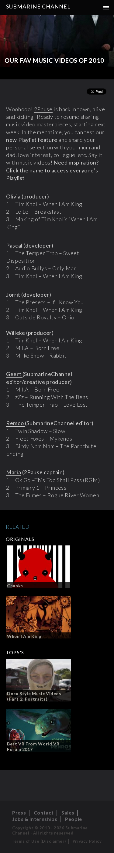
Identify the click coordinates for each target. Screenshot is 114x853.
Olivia (13, 196)
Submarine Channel (38, 6)
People (73, 819)
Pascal (14, 245)
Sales (67, 812)
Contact (44, 812)
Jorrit (13, 294)
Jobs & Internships (34, 819)
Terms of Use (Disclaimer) (39, 841)
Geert (14, 374)
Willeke (15, 332)
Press (19, 812)
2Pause (43, 109)
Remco (15, 423)
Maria (13, 472)
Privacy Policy (87, 841)
